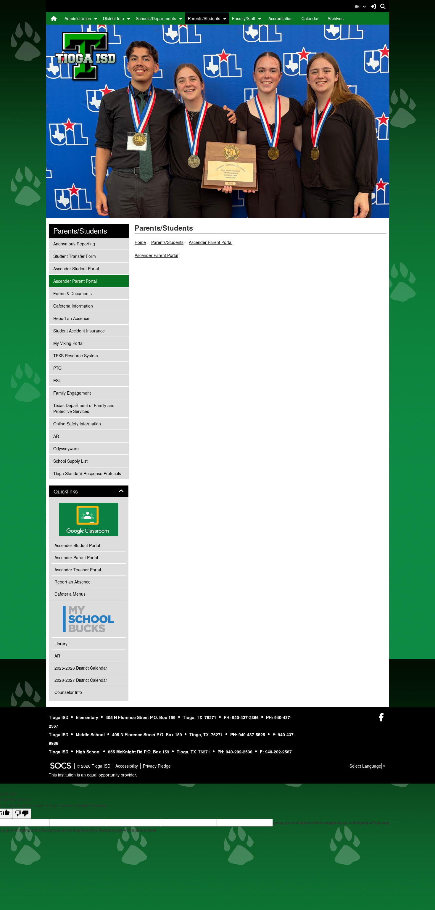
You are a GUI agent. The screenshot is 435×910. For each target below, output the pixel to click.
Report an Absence (71, 318)
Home (140, 242)
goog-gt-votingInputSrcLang (302, 822)
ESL (61, 380)
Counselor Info (68, 692)
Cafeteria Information (73, 306)
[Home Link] (54, 18)
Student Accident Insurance (79, 330)
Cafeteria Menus (70, 594)
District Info (113, 18)
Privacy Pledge (157, 766)
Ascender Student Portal (76, 268)
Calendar (310, 18)
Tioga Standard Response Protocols (87, 473)
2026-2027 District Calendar (80, 680)
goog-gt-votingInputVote (131, 830)
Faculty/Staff (243, 18)
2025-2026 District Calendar (80, 668)
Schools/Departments (156, 18)
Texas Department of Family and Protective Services (84, 408)
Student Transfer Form (74, 256)
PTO (61, 368)
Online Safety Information (77, 423)
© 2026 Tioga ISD (93, 766)
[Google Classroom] (88, 519)
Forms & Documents (72, 293)
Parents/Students (204, 18)
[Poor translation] (21, 813)
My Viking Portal (68, 343)
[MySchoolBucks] (88, 618)
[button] (95, 18)
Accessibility (126, 766)
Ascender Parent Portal (210, 242)
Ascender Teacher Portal (77, 570)
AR (61, 436)
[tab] (88, 491)
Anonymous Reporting (74, 243)
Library (60, 644)
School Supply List (70, 461)
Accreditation (280, 18)
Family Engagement (72, 393)
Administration (78, 18)
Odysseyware (66, 448)
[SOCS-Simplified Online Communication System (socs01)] (60, 766)
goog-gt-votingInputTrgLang (360, 822)
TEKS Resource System (75, 355)
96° (358, 6)
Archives (336, 18)
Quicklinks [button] (72, 491)
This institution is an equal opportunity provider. (93, 775)
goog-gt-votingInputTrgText (78, 830)
